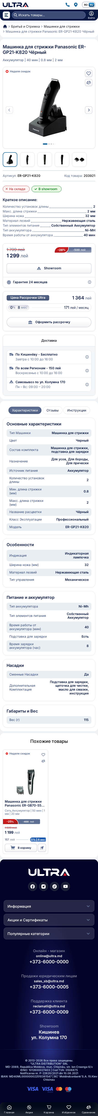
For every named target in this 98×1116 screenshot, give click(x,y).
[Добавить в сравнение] (88, 82)
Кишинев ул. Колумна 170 (49, 1035)
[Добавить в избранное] (88, 73)
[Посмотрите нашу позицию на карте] (75, 5)
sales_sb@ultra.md (49, 981)
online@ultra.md (49, 956)
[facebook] (32, 886)
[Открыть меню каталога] (6, 15)
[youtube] (65, 886)
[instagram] (43, 886)
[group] (25, 410)
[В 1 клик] (42, 848)
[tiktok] (54, 886)
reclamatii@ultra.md (49, 1006)
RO (86, 4)
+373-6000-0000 (49, 961)
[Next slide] (88, 110)
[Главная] (15, 5)
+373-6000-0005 (49, 987)
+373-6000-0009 (49, 1012)
